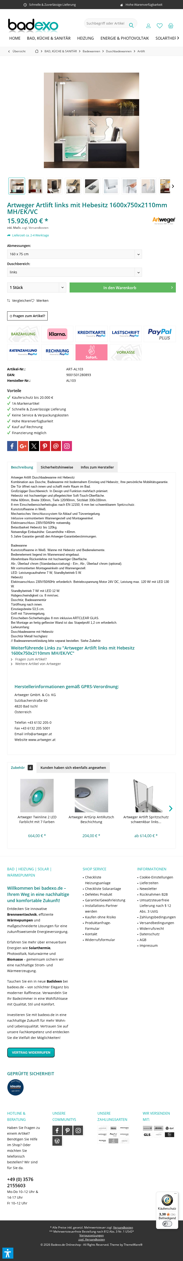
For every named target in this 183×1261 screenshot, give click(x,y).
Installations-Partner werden (101, 908)
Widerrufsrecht (152, 928)
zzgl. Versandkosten (35, 228)
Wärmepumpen (20, 920)
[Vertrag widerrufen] (39, 1052)
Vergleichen (21, 300)
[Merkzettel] (160, 25)
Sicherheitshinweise (57, 467)
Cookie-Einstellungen (156, 877)
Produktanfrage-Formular (98, 925)
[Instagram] (67, 446)
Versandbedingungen (157, 922)
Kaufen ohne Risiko (100, 917)
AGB (143, 939)
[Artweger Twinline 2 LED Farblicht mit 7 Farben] (37, 795)
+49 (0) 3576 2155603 (20, 1182)
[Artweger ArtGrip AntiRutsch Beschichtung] (91, 795)
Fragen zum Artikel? (28, 316)
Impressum (149, 945)
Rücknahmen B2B (154, 894)
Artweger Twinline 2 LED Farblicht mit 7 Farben (37, 819)
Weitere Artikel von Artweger (37, 663)
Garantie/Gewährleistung (105, 900)
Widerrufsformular (100, 939)
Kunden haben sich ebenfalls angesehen (73, 767)
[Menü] (175, 1194)
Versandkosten (123, 1227)
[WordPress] (57, 1141)
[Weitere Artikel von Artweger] (164, 220)
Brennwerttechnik (22, 914)
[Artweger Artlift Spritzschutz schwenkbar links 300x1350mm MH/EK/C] (146, 795)
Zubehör (21, 767)
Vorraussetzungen (91, 1235)
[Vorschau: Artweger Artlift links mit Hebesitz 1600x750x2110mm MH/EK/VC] (16, 186)
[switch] (167, 1224)
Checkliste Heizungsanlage (98, 880)
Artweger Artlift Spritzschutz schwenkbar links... (146, 819)
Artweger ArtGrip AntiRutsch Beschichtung (91, 819)
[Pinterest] (45, 446)
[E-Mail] (56, 446)
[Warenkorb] (171, 25)
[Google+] (23, 446)
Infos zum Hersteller (97, 467)
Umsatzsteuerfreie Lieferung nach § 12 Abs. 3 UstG (155, 906)
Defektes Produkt (98, 894)
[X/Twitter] (34, 446)
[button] (7, 1253)
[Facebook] (12, 446)
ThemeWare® (133, 1245)
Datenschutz (150, 934)
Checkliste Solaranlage (103, 888)
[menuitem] (171, 25)
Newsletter (148, 888)
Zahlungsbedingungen (158, 917)
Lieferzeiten (149, 883)
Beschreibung (22, 467)
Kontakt (91, 934)
